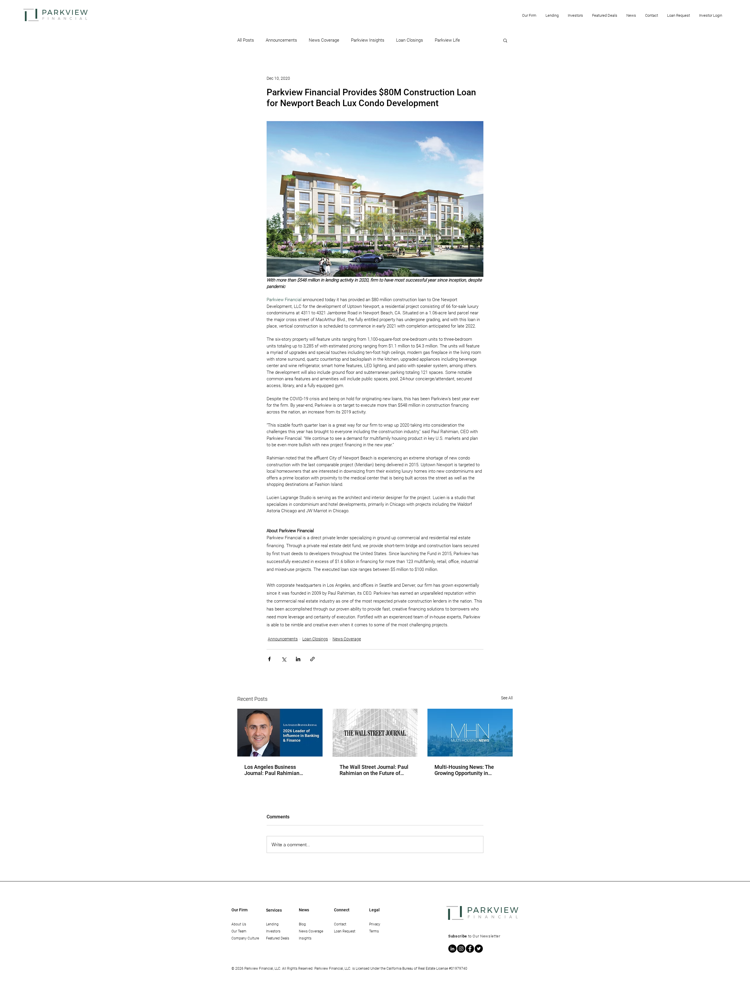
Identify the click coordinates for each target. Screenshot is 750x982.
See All (507, 698)
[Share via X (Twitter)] (284, 659)
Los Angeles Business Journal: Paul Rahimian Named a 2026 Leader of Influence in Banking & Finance (273, 770)
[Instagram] (461, 948)
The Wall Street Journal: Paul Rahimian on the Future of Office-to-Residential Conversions (374, 770)
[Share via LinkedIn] (298, 659)
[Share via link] (312, 659)
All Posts (245, 40)
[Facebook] (470, 948)
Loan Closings (409, 40)
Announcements (281, 40)
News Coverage (324, 40)
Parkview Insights (367, 40)
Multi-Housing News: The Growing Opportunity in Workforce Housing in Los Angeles (464, 770)
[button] (529, 15)
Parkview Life (447, 40)
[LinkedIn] (452, 948)
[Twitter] (479, 948)
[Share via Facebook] (269, 659)
